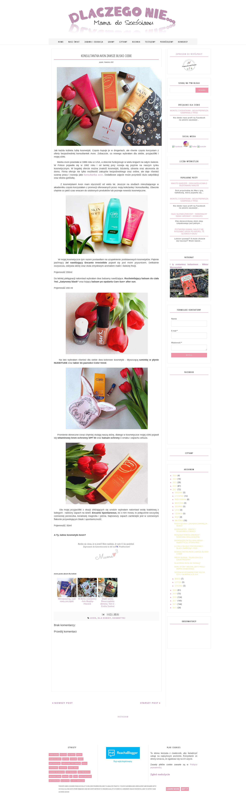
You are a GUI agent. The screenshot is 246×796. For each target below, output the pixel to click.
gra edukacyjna (54, 763)
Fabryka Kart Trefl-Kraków (71, 763)
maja (177, 517)
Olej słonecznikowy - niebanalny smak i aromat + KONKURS (189, 215)
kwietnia (179, 520)
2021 (175, 489)
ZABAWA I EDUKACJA (94, 42)
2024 (175, 479)
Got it (185, 789)
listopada (179, 496)
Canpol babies (73, 768)
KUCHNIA (136, 42)
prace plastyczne (85, 776)
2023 (175, 482)
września (179, 503)
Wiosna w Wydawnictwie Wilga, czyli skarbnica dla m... (189, 573)
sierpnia (179, 506)
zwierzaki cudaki (55, 776)
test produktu (71, 772)
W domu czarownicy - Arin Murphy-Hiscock (87, 601)
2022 (175, 486)
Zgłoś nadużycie (160, 774)
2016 (175, 604)
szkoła (84, 763)
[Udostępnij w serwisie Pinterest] (117, 614)
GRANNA (65, 776)
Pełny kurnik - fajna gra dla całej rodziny (188, 559)
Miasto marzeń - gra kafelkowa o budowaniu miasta (189, 184)
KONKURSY (183, 42)
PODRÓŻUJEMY (166, 42)
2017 (175, 600)
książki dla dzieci (55, 759)
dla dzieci (71, 755)
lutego (178, 582)
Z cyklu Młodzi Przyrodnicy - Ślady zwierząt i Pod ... (189, 547)
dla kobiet (104, 618)
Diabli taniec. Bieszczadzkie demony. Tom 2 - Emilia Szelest (107, 602)
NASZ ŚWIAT (74, 42)
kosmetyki (118, 618)
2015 (175, 607)
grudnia (179, 492)
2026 (175, 475)
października (181, 499)
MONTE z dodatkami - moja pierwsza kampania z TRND (189, 111)
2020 (175, 590)
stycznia (179, 586)
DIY (71, 776)
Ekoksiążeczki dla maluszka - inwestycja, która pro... (188, 541)
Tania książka (53, 755)
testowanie (53, 768)
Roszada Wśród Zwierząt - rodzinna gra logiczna (187, 536)
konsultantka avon (93, 175)
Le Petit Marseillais (77, 781)
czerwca (179, 513)
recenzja (63, 755)
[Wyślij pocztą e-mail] (108, 614)
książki (80, 759)
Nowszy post (63, 702)
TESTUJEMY (150, 42)
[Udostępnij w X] (113, 614)
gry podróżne (54, 781)
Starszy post (149, 702)
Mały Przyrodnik (84, 772)
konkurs (73, 759)
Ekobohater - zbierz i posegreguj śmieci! (185, 530)
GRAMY (111, 42)
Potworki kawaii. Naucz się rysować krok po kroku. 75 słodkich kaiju (189, 231)
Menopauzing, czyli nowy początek (67, 600)
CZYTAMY (123, 42)
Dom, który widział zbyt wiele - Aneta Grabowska (190, 568)
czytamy (66, 759)
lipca (177, 510)
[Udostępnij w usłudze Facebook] (115, 614)
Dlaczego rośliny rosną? (187, 563)
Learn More (173, 789)
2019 (175, 593)
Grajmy (79, 755)
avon (93, 618)
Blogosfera (65, 781)
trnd (75, 776)
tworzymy (62, 768)
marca (178, 579)
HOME (61, 42)
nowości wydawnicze (56, 772)
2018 (175, 597)
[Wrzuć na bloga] (110, 614)
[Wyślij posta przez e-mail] (103, 614)
